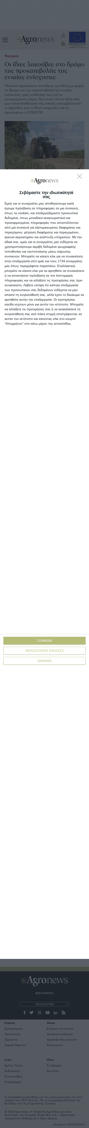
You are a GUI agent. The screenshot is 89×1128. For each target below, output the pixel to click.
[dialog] (44, 564)
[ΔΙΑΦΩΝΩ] (80, 177)
